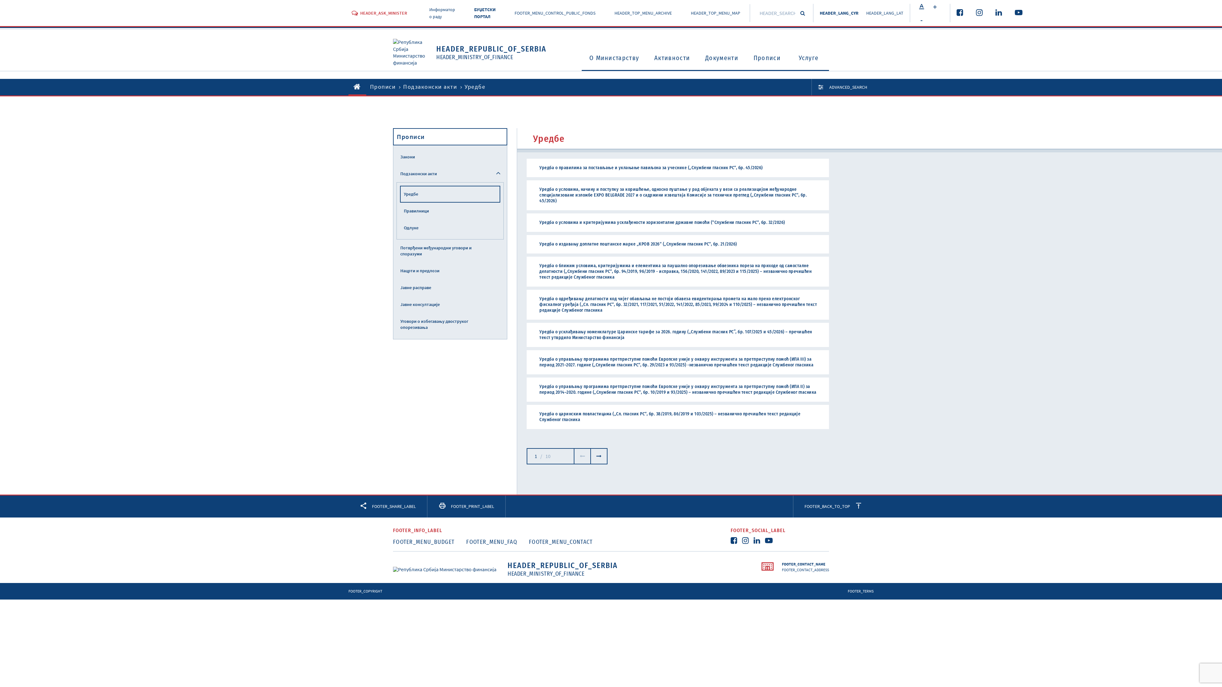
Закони (407, 157)
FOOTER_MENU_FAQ (491, 541)
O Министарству (614, 58)
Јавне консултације (420, 304)
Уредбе (411, 194)
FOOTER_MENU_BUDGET (423, 541)
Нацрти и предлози (419, 271)
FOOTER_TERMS (861, 591)
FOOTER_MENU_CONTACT (561, 541)
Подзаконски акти (430, 86)
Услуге (809, 58)
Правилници (416, 211)
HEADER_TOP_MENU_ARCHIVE (643, 13)
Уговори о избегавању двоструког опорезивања (434, 324)
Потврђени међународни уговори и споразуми (436, 251)
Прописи (767, 58)
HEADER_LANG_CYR (839, 13)
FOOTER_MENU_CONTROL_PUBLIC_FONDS (555, 13)
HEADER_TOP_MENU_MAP (715, 13)
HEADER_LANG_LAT (884, 13)
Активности (672, 58)
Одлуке (411, 228)
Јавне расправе (415, 287)
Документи (721, 58)
